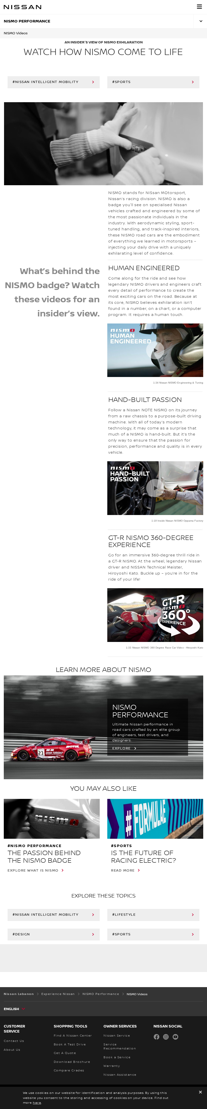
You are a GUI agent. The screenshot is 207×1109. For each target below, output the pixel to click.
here (37, 1103)
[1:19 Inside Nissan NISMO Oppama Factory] (155, 488)
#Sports (121, 82)
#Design (21, 934)
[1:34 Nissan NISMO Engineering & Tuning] (155, 350)
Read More (123, 871)
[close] (200, 1093)
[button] (199, 6)
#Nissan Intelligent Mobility (45, 82)
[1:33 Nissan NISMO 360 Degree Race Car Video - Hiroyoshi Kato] (155, 615)
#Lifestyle (124, 915)
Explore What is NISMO (33, 871)
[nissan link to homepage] (22, 7)
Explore (121, 748)
